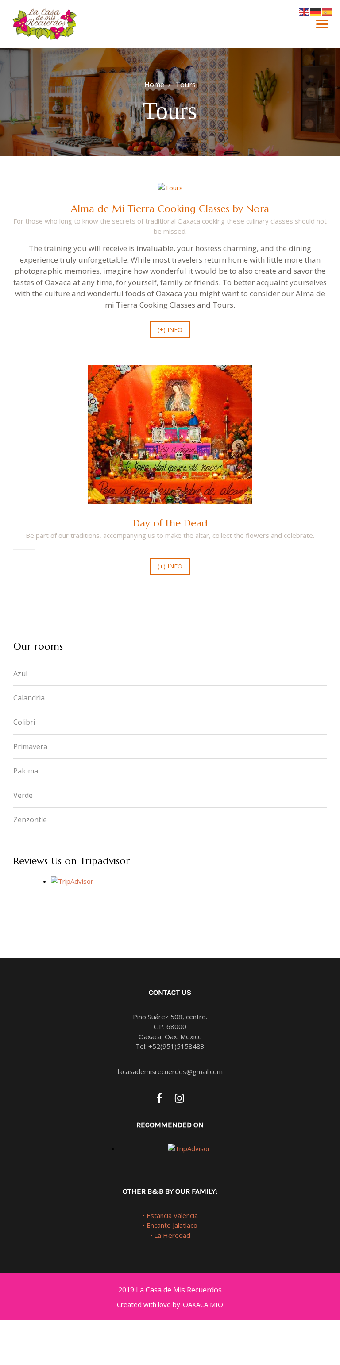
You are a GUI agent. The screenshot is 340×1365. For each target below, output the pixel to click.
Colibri (24, 722)
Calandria (29, 698)
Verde (23, 795)
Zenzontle (30, 819)
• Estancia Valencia (170, 1215)
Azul (20, 673)
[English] (304, 11)
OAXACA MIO (203, 1304)
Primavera (30, 746)
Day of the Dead (170, 523)
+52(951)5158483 (176, 1046)
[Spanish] (327, 11)
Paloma (25, 771)
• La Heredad (170, 1235)
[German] (316, 11)
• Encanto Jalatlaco (170, 1225)
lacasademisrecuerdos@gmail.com (170, 1071)
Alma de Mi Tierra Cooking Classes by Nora (170, 209)
